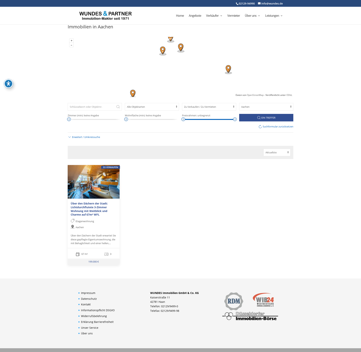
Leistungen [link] (272, 16)
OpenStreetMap (255, 95)
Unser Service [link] (89, 327)
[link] (105, 15)
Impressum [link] (88, 293)
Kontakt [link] (86, 304)
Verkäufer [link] (212, 16)
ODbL (289, 95)
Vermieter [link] (233, 16)
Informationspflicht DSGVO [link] (98, 310)
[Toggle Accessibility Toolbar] (8, 83)
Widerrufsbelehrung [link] (94, 316)
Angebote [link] (195, 16)
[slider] (69, 119)
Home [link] (180, 16)
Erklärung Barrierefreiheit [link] (97, 322)
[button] (84, 137)
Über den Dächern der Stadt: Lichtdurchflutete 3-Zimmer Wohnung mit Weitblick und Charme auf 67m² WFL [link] (89, 209)
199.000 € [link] (93, 261)
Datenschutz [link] (89, 299)
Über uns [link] (250, 16)
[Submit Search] (118, 107)
